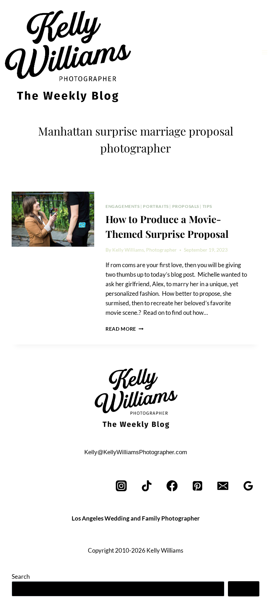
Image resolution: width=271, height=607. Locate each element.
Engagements (123, 206)
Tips (207, 206)
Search (21, 576)
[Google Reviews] (248, 486)
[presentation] (53, 219)
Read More (125, 329)
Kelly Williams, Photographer (144, 250)
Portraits (155, 206)
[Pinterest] (198, 486)
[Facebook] (172, 486)
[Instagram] (121, 486)
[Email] (223, 486)
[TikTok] (147, 486)
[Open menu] (264, 52)
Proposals (185, 206)
